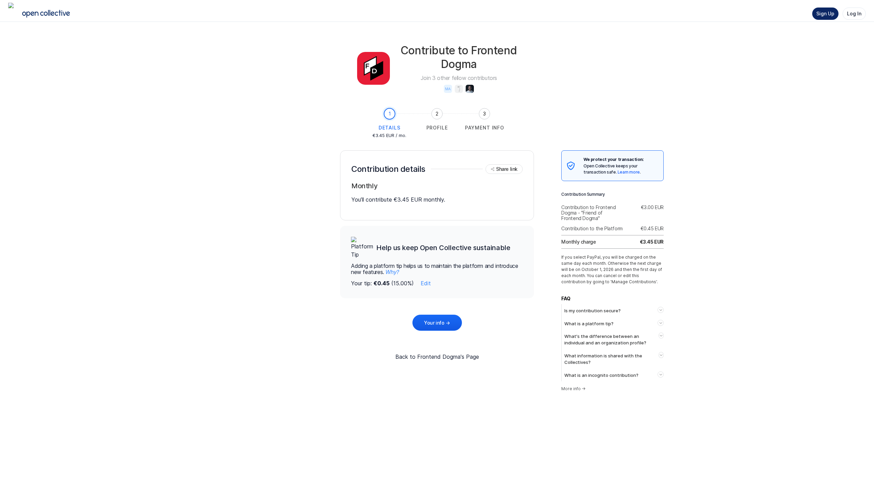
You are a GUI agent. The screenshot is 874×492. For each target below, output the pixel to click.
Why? (392, 272)
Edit (426, 283)
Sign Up (825, 13)
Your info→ (437, 323)
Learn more (629, 172)
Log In (854, 13)
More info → (573, 388)
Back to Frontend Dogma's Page (437, 356)
